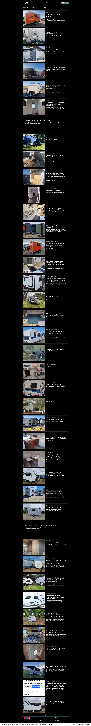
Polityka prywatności (50, 724)
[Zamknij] (89, 724)
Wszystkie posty (25, 7)
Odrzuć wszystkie (80, 724)
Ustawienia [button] (74, 724)
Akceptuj (86, 724)
